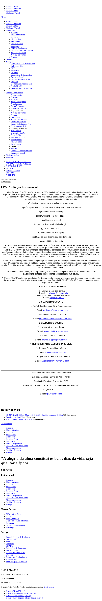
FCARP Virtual (12, 11)
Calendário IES (17, 66)
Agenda (14, 115)
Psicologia (10, 527)
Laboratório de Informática (21, 75)
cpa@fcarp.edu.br (54, 394)
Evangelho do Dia (18, 133)
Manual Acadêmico (18, 53)
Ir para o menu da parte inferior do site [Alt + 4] (24, 598)
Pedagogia (10, 523)
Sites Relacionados (18, 108)
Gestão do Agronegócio (15, 525)
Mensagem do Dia (18, 137)
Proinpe (14, 57)
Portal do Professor (13, 8)
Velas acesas (16, 144)
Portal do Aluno (12, 6)
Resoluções (15, 41)
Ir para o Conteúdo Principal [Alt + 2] (21, 593)
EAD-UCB (10, 168)
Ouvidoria (10, 90)
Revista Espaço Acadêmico (21, 88)
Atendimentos (16, 104)
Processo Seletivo (13, 170)
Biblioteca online (12, 155)
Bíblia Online (16, 140)
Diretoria (14, 37)
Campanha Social (18, 153)
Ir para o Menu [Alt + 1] (15, 591)
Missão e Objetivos (18, 102)
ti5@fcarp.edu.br (57, 298)
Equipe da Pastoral (18, 122)
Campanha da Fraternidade (21, 151)
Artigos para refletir (18, 126)
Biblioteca (15, 70)
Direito (8, 516)
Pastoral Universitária (14, 93)
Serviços (9, 61)
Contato (9, 59)
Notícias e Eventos (18, 55)
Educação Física (12, 518)
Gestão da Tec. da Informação (17, 521)
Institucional (11, 30)
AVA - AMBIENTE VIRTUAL (18, 162)
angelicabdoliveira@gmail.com (55, 361)
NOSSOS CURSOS (14, 166)
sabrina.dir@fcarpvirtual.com (54, 340)
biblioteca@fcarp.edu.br (57, 293)
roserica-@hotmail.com (55, 352)
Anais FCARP (17, 86)
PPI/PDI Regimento (19, 48)
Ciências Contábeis (13, 514)
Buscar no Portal (17, 77)
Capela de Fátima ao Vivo (21, 124)
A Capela (14, 99)
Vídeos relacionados (19, 119)
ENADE (14, 73)
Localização (15, 46)
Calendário (15, 117)
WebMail (14, 82)
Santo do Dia (16, 135)
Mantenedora (16, 39)
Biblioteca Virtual (13, 13)
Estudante (10, 173)
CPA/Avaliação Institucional (22, 50)
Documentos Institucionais (21, 84)
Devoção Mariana (18, 106)
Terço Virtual (16, 131)
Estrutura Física (17, 44)
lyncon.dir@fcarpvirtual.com (56, 331)
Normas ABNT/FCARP (20, 79)
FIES (13, 68)
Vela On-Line (16, 142)
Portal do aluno (12, 21)
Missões (14, 148)
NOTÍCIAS (10, 175)
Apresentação (16, 95)
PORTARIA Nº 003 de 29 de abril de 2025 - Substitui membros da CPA (34, 415)
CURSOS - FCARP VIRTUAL (18, 164)
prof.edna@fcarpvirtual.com (55, 310)
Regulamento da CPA (14, 417)
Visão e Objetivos (18, 35)
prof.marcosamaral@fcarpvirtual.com (55, 319)
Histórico (14, 32)
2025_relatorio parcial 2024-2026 (19, 419)
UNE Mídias (49, 587)
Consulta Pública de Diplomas (23, 64)
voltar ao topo (6, 424)
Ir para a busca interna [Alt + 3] (18, 596)
